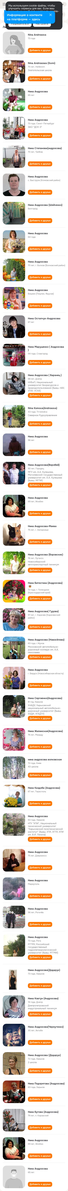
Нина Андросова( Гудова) (43, 611)
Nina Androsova (37, 34)
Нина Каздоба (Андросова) (44, 787)
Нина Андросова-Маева (42, 526)
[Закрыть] (50, 15)
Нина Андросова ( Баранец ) (45, 375)
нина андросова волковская (45, 759)
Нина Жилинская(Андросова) (45, 731)
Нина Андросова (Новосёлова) (46, 639)
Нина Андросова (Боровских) (45, 554)
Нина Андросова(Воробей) (44, 464)
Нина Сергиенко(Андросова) (45, 698)
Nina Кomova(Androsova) (42, 408)
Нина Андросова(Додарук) (44, 970)
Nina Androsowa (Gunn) (41, 63)
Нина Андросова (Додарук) (44, 1055)
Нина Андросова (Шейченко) (45, 205)
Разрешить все (20, 23)
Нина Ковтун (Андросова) (43, 998)
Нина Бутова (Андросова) (43, 1111)
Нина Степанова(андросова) (45, 148)
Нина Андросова (38, 91)
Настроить (42, 23)
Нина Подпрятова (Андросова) (46, 1083)
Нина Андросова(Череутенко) (46, 1026)
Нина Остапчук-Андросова (44, 318)
